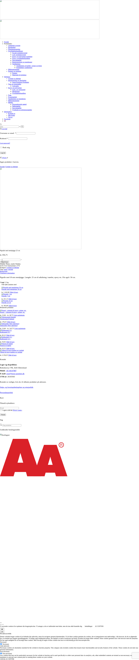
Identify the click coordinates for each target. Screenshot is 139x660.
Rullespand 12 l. (5, 339)
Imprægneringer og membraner (22, 62)
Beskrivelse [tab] (3, 271)
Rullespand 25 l (5, 332)
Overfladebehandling (19, 93)
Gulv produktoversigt (19, 55)
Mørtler (10, 102)
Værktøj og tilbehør (14, 78)
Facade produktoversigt (19, 53)
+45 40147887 (11, 371)
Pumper (14, 73)
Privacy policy (17, 410)
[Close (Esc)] (1, 622)
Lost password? (5, 143)
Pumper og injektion (14, 71)
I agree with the (12, 410)
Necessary (5, 644)
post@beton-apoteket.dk (15, 374)
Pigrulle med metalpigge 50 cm (11, 289)
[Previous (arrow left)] (1, 624)
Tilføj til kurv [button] (14, 292)
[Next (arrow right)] (3, 624)
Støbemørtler (16, 106)
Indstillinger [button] (88, 626)
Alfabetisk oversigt (14, 45)
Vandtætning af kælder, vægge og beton (29, 66)
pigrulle (10, 269)
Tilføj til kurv (4, 262)
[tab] (69, 271)
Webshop (7, 77)
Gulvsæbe (15, 86)
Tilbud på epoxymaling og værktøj (11, 352)
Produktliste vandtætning (24, 67)
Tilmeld (3, 415)
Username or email (8, 133)
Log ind (3, 153)
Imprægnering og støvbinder (17, 80)
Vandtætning (16, 64)
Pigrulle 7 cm (6, 296)
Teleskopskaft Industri (7, 319)
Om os (10, 117)
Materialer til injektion (19, 75)
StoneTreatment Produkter (20, 82)
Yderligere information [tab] (7, 273)
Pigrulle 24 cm (6, 302)
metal (5, 269)
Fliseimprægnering (14, 49)
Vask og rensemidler (14, 84)
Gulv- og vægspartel (18, 90)
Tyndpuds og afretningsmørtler (22, 110)
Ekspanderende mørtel (19, 104)
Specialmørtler (16, 60)
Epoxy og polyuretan (15, 88)
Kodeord (4, 138)
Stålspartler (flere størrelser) (9, 325)
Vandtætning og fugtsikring (17, 99)
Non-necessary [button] (5, 651)
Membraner (16, 91)
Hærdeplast (11, 47)
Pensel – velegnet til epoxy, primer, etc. (12, 312)
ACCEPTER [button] (99, 626)
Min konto (11, 115)
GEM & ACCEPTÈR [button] (7, 659)
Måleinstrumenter (13, 69)
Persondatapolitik (6, 393)
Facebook (7, 119)
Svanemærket (12, 97)
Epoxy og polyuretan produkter (22, 56)
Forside (6, 42)
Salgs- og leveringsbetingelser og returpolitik (16, 387)
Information (8, 112)
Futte (9, 95)
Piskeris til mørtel (5, 345)
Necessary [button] (3, 642)
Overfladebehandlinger (15, 51)
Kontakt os (11, 113)
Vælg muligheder (19, 315)
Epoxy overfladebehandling (21, 58)
